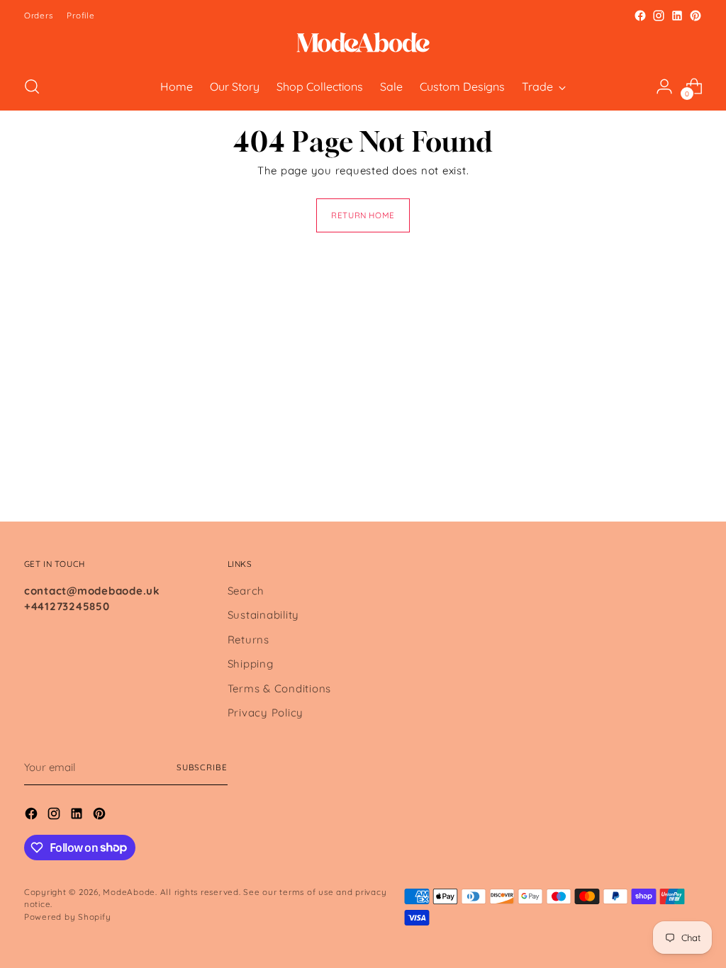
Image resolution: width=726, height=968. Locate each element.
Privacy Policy (266, 712)
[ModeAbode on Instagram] (658, 15)
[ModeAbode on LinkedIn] (677, 15)
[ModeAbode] (363, 44)
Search (246, 590)
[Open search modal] (32, 86)
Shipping (251, 663)
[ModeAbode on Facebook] (640, 15)
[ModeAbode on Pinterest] (695, 15)
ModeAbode (129, 892)
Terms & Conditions (280, 688)
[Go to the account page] (664, 86)
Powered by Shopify (67, 916)
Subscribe (202, 767)
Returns (248, 639)
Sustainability (264, 614)
